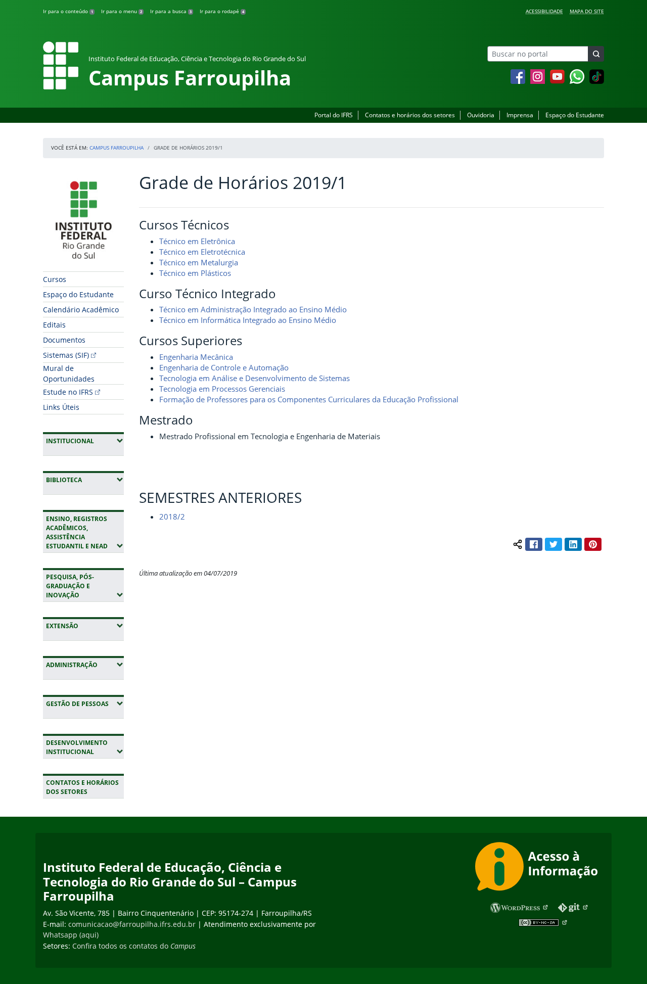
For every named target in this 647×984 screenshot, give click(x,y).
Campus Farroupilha (116, 147)
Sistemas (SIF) (66, 355)
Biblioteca (85, 479)
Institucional (85, 440)
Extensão (85, 625)
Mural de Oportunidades (69, 373)
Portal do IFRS (333, 115)
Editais (54, 325)
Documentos (64, 340)
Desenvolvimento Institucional (85, 747)
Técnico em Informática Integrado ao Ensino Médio (247, 320)
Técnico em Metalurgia (198, 262)
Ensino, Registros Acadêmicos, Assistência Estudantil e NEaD (85, 532)
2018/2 (172, 516)
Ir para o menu (121, 11)
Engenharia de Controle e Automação (224, 367)
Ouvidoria (480, 115)
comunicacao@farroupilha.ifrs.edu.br (132, 924)
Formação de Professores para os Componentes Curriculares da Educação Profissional (308, 399)
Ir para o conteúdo (68, 11)
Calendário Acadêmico (81, 309)
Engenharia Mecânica (196, 357)
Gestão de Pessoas (85, 703)
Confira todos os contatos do (134, 946)
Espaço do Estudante (574, 115)
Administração (85, 664)
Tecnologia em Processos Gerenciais (222, 389)
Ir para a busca (171, 11)
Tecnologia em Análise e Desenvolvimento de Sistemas (254, 378)
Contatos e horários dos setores (410, 115)
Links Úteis (61, 407)
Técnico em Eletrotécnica (202, 252)
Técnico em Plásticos (195, 273)
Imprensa (519, 115)
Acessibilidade (544, 11)
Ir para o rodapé (222, 11)
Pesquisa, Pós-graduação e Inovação (85, 586)
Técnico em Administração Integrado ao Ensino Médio (253, 309)
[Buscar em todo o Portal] (596, 54)
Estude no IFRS (68, 392)
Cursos (54, 279)
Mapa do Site (587, 11)
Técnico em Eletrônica (197, 241)
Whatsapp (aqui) (71, 935)
